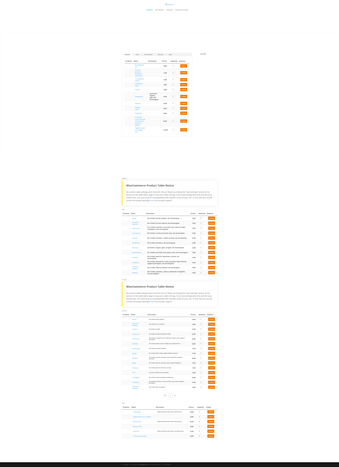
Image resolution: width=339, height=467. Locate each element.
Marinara (135, 248)
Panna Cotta (137, 422)
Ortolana (135, 257)
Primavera (135, 263)
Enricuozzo (136, 339)
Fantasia (135, 344)
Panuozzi (160, 54)
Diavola (134, 238)
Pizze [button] (123, 209)
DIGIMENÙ (150, 10)
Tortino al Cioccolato (140, 436)
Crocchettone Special (139, 80)
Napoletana (139, 97)
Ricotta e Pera (137, 426)
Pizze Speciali (148, 54)
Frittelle (137, 90)
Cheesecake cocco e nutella (142, 417)
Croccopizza (136, 233)
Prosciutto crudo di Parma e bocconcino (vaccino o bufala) (140, 121)
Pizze (137, 54)
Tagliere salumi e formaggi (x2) (140, 130)
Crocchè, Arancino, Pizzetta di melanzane (138, 73)
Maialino (135, 358)
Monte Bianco (137, 253)
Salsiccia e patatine (135, 268)
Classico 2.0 (136, 334)
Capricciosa (136, 228)
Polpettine (138, 113)
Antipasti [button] (124, 178)
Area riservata (159, 10)
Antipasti (127, 54)
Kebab (134, 353)
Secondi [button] (124, 279)
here (153, 200)
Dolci (170, 54)
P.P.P (133, 373)
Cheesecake (137, 412)
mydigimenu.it (143, 464)
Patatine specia (138, 108)
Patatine (138, 103)
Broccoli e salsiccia (135, 223)
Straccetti (136, 431)
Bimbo (134, 218)
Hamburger (136, 349)
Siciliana (135, 273)
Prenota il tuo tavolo (181, 10)
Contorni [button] (124, 311)
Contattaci (169, 10)
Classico (135, 329)
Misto (134, 363)
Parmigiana (136, 377)
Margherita (136, 243)
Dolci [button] (123, 403)
